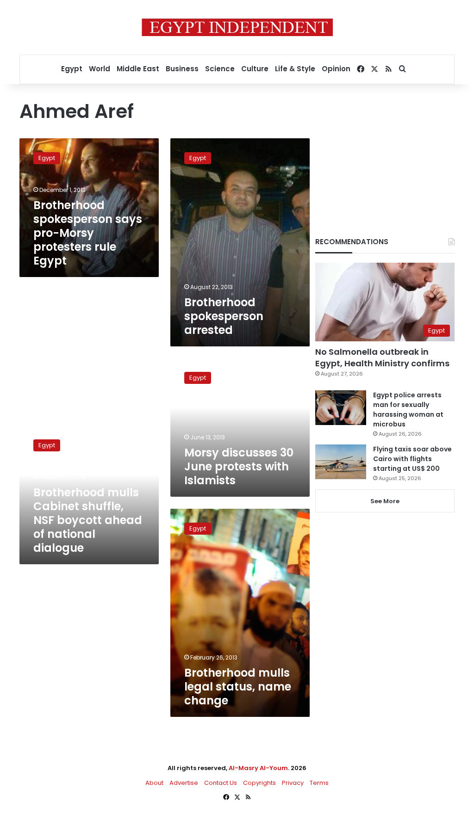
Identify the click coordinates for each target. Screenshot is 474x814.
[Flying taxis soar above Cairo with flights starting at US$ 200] (340, 461)
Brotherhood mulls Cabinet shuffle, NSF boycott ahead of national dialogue (87, 520)
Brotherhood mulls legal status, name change (237, 686)
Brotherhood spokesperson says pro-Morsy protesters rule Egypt (87, 232)
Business (182, 69)
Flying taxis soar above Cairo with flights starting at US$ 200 (412, 458)
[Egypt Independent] (237, 27)
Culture (254, 69)
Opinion (336, 69)
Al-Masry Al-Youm (258, 768)
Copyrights (259, 782)
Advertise (183, 782)
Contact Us (220, 782)
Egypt (71, 69)
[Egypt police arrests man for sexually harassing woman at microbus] (340, 407)
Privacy (293, 782)
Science (220, 69)
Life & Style (295, 69)
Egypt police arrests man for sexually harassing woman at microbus (408, 409)
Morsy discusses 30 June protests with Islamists (238, 466)
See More (384, 501)
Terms (319, 782)
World (99, 69)
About (154, 782)
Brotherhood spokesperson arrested (223, 316)
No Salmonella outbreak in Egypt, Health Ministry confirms (382, 357)
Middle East (138, 69)
